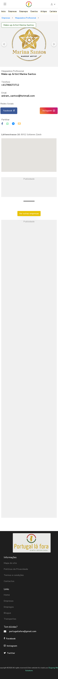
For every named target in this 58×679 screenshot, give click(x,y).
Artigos (43, 11)
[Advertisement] (29, 187)
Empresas (12, 11)
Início (3, 11)
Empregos (23, 11)
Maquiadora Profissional (25, 18)
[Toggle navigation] (5, 4)
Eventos (34, 11)
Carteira (53, 11)
